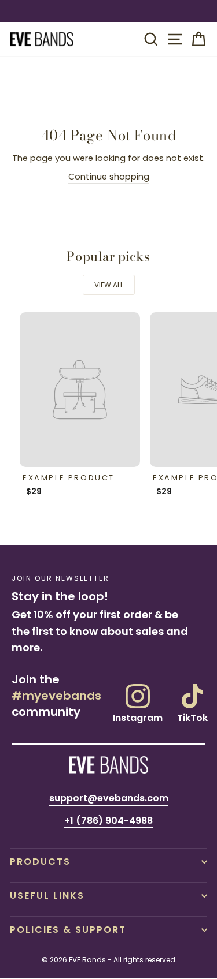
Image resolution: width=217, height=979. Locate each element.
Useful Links (47, 895)
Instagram (138, 717)
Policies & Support (68, 929)
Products (40, 861)
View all (108, 285)
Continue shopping (108, 176)
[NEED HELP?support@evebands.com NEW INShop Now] (108, 11)
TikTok (192, 717)
